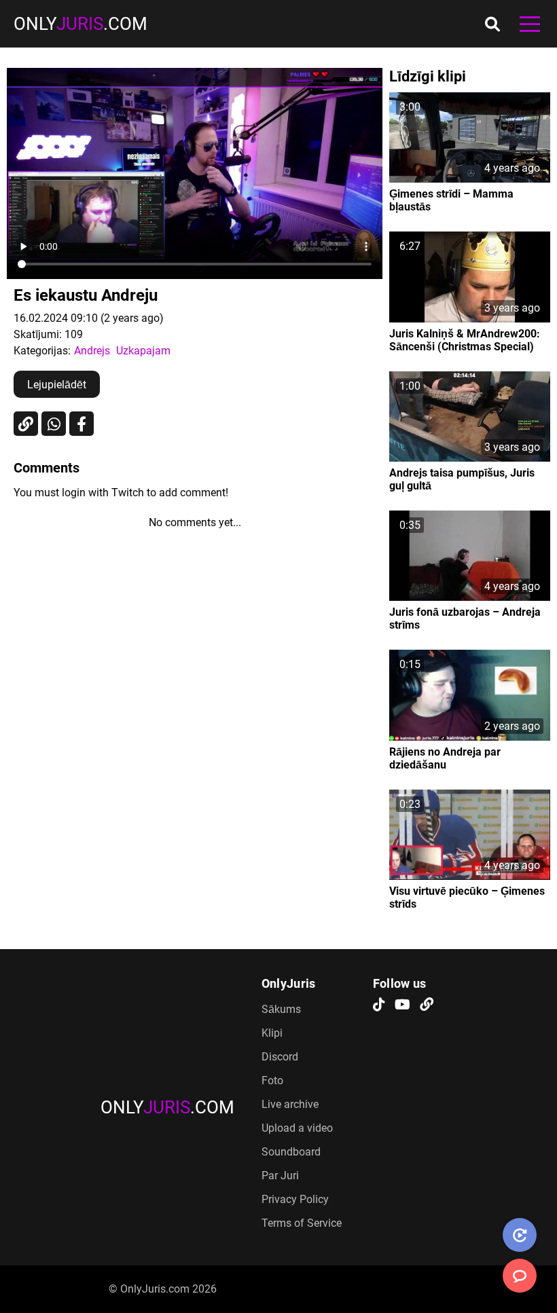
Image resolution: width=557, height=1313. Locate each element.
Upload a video (297, 1128)
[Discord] (426, 1005)
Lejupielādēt (56, 384)
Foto (272, 1080)
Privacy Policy (295, 1199)
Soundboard (291, 1151)
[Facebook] (81, 423)
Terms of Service (302, 1223)
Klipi (272, 1033)
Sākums (281, 1009)
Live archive (290, 1104)
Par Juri (280, 1175)
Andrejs (92, 350)
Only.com (80, 24)
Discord (280, 1056)
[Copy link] (26, 423)
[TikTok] (379, 1005)
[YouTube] (402, 1005)
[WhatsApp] (53, 423)
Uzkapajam (143, 350)
